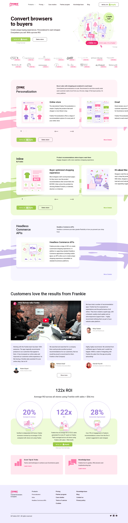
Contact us (79, 497)
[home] (13, 4)
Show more (64, 375)
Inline (33, 497)
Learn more (28, 466)
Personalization (36, 494)
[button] (31, 5)
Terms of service (61, 500)
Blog (88, 4)
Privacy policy (80, 500)
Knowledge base (78, 4)
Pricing (58, 491)
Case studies (52, 4)
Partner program (65, 4)
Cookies (58, 503)
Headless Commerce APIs (39, 500)
